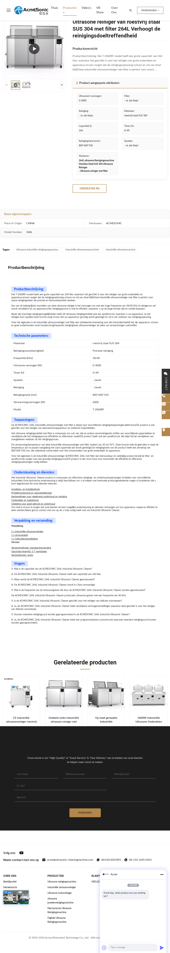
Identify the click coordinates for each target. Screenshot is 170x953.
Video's (86, 7)
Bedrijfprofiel (9, 882)
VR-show (100, 10)
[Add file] (104, 947)
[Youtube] (21, 853)
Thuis (54, 7)
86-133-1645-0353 (140, 859)
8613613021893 (111, 859)
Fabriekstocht (10, 887)
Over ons (114, 10)
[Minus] (162, 874)
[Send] (161, 947)
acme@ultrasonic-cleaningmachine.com (70, 859)
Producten (70, 7)
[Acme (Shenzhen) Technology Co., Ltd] (31, 10)
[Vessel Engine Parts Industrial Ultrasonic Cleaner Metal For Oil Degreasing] (34, 49)
